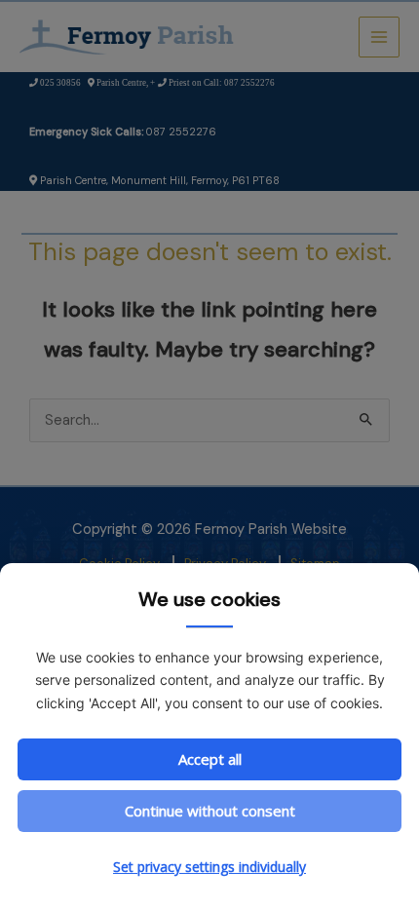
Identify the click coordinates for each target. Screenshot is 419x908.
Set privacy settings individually (209, 866)
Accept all (210, 759)
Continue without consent (210, 810)
